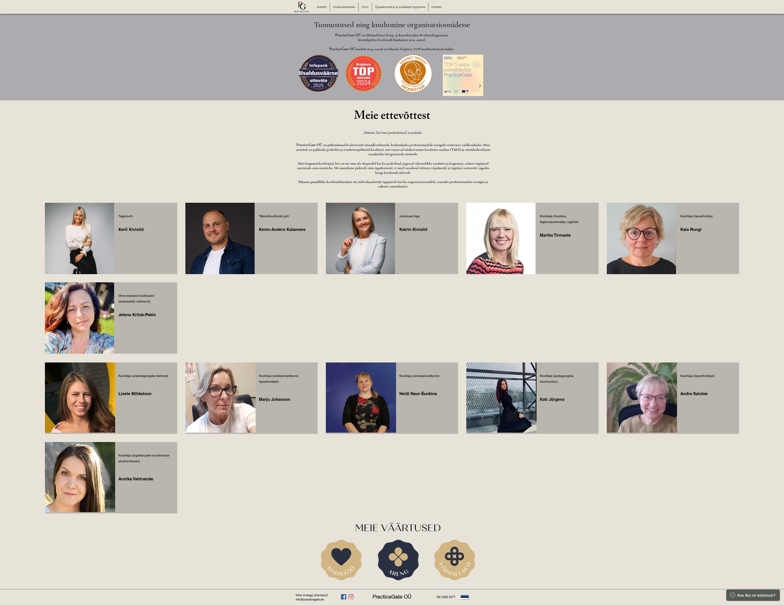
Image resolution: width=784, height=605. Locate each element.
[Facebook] (343, 596)
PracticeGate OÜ (392, 597)
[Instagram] (351, 596)
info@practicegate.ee (310, 599)
